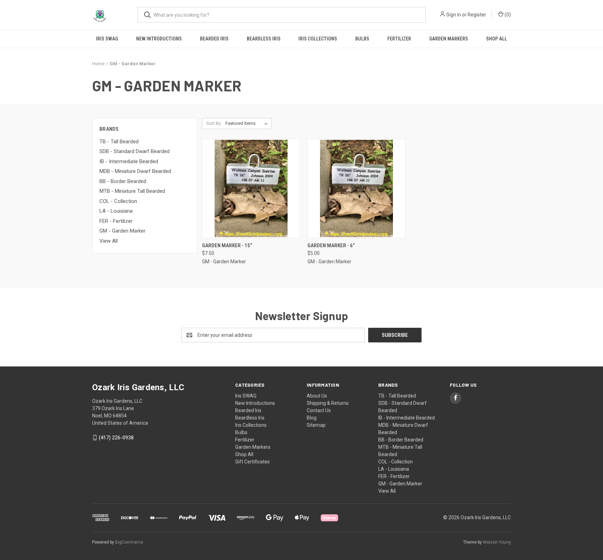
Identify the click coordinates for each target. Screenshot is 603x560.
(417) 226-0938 (116, 437)
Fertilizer (399, 38)
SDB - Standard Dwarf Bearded (134, 151)
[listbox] (247, 123)
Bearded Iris (214, 38)
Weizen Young (497, 542)
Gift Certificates (252, 461)
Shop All (496, 38)
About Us (317, 396)
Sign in (453, 14)
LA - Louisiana (116, 211)
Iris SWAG (107, 38)
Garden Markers (448, 38)
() (507, 14)
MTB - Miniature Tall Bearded (132, 191)
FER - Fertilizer (116, 221)
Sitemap (316, 425)
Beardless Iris (264, 38)
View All (108, 241)
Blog (312, 418)
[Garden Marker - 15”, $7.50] (251, 188)
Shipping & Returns (328, 403)
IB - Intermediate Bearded (128, 161)
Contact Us (319, 410)
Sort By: (214, 123)
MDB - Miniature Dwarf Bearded (135, 171)
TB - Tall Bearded (119, 141)
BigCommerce (129, 542)
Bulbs (362, 38)
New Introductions (159, 38)
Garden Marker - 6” (331, 245)
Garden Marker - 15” (227, 245)
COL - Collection (118, 201)
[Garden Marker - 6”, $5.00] (356, 188)
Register (477, 14)
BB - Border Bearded (122, 181)
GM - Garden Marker (122, 231)
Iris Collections (317, 38)
